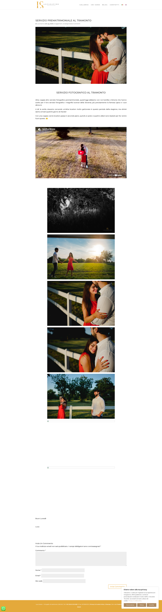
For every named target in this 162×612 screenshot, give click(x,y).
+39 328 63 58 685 (72, 604)
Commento (40, 550)
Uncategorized (67, 24)
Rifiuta (142, 605)
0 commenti (76, 24)
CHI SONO (95, 5)
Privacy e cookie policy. (135, 601)
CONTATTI (114, 5)
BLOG (105, 5)
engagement (58, 24)
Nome (38, 570)
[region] (140, 598)
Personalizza (130, 605)
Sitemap (108, 604)
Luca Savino (40, 24)
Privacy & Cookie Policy (97, 604)
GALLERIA (84, 5)
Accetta (151, 605)
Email (38, 576)
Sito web (38, 581)
